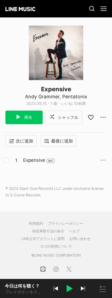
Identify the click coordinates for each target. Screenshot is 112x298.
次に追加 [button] (24, 141)
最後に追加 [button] (62, 141)
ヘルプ (74, 231)
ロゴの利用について (56, 246)
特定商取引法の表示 (48, 231)
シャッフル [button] (67, 117)
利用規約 (36, 223)
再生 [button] (27, 117)
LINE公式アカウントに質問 (42, 238)
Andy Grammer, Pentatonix (56, 96)
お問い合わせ (80, 238)
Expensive (34, 160)
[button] (69, 289)
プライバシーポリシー (65, 223)
